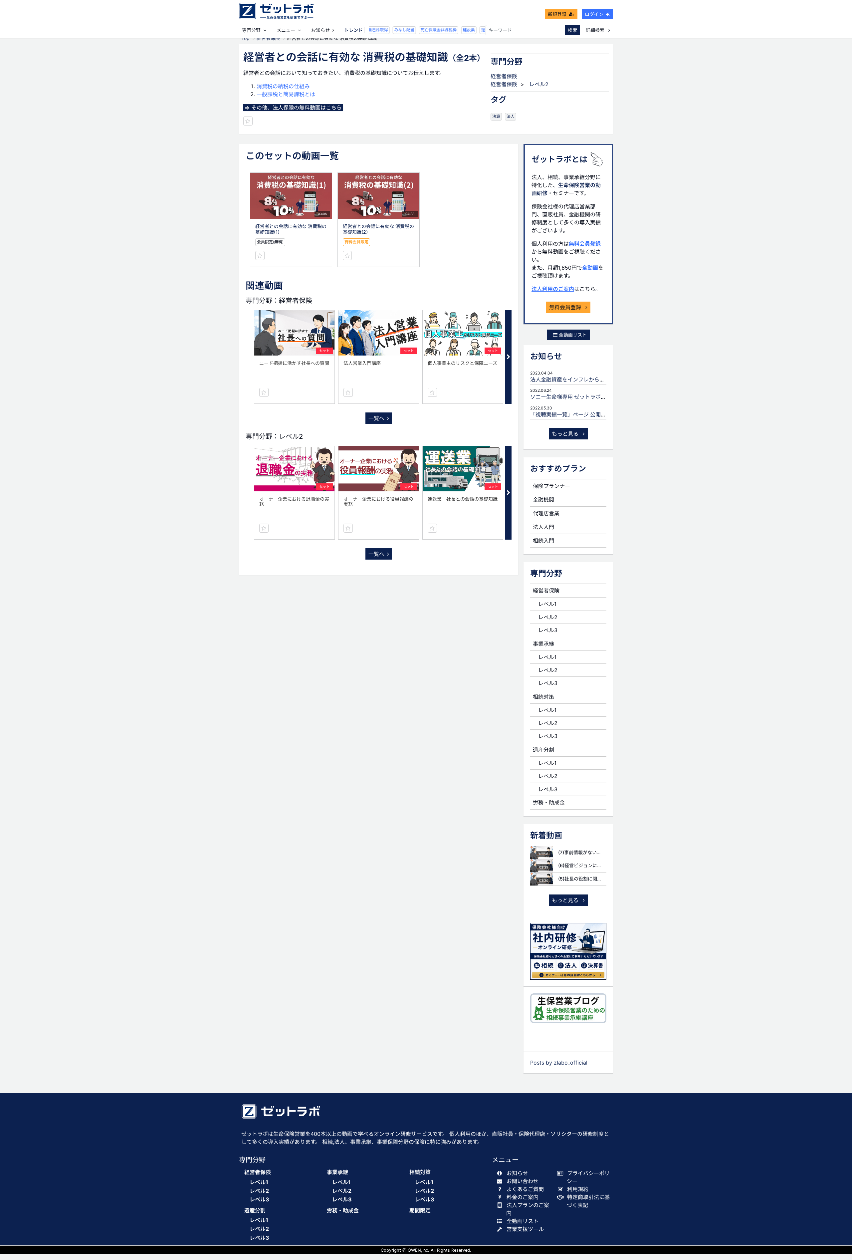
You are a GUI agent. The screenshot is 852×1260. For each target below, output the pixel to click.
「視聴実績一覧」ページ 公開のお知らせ (578, 414)
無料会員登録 (585, 243)
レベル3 (547, 630)
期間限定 (420, 1210)
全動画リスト (572, 335)
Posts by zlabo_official (558, 1062)
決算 (496, 116)
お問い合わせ (522, 1181)
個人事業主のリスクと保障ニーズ (462, 363)
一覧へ (376, 418)
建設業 (460, 29)
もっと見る (566, 433)
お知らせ (320, 30)
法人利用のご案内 (553, 289)
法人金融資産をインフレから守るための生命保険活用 (594, 379)
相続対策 (543, 696)
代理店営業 (546, 513)
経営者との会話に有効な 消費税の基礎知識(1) (290, 229)
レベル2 (538, 84)
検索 (572, 30)
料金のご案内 (522, 1197)
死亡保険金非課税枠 (430, 29)
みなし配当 (396, 29)
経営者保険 (504, 76)
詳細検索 (596, 30)
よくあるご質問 (525, 1189)
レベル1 (547, 604)
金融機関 (543, 499)
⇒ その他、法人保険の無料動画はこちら (293, 107)
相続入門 (543, 540)
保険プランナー (551, 486)
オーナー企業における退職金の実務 (294, 501)
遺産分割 (543, 749)
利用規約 (577, 1189)
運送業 (479, 29)
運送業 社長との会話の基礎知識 (463, 499)
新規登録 (557, 14)
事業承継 (543, 643)
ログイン (594, 14)
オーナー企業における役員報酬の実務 (378, 501)
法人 (511, 116)
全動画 (590, 267)
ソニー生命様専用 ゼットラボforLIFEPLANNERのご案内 (597, 396)
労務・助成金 (549, 802)
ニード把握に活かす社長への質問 (294, 363)
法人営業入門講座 (362, 363)
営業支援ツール (525, 1229)
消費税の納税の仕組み (283, 86)
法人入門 (543, 527)
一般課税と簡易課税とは (286, 94)
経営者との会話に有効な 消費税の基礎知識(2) (378, 229)
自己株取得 (369, 29)
